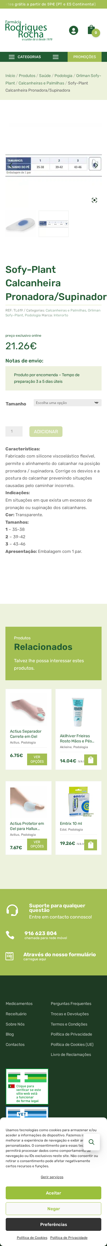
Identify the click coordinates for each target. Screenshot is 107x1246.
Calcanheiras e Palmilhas (41, 83)
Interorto (61, 315)
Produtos (27, 75)
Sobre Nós (15, 1024)
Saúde (45, 75)
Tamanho (16, 404)
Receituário (16, 1014)
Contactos (15, 1044)
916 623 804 (41, 933)
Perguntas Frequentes (71, 1003)
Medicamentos (19, 1003)
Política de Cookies (32, 1238)
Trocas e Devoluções (70, 1014)
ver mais (20, 568)
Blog (10, 1034)
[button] (90, 759)
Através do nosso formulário (59, 954)
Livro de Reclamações (71, 1054)
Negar (53, 1208)
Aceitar (53, 1193)
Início (10, 75)
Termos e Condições (69, 1024)
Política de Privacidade (69, 1238)
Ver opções (37, 759)
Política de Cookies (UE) (72, 1044)
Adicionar (46, 431)
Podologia (63, 75)
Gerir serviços (52, 1177)
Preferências (53, 1224)
